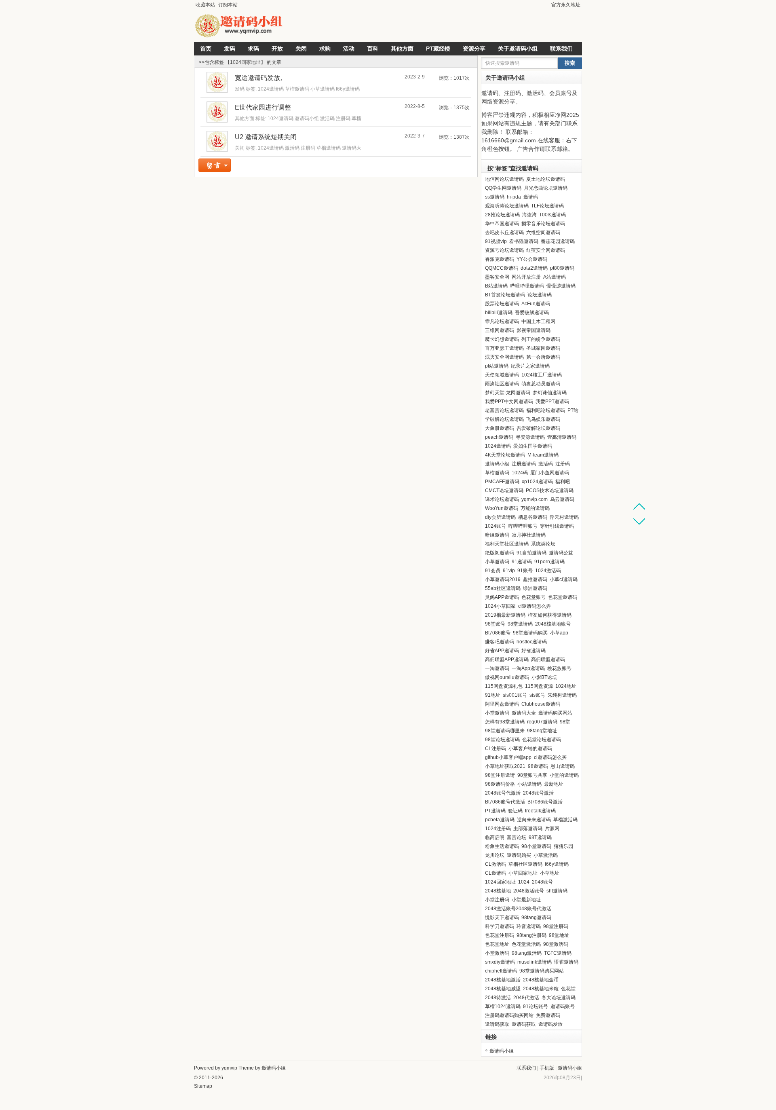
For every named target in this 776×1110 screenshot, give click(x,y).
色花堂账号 (533, 597)
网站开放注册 (526, 277)
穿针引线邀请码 (557, 526)
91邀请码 (522, 562)
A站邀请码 (554, 277)
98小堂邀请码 (536, 846)
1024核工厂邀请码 (541, 375)
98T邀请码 (540, 837)
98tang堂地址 (542, 731)
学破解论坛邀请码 (504, 419)
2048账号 (542, 882)
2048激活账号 (528, 891)
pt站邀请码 (496, 366)
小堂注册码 (497, 900)
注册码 (343, 118)
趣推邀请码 (535, 579)
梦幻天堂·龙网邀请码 (507, 392)
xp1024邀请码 (537, 481)
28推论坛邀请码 (502, 215)
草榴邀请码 (297, 89)
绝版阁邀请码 (499, 553)
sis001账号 (515, 695)
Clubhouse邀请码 (540, 704)
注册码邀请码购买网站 (509, 1015)
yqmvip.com (534, 499)
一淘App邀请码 (528, 668)
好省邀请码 (533, 650)
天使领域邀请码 (502, 375)
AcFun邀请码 (535, 304)
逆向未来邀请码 (534, 819)
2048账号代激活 (503, 793)
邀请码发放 (550, 1024)
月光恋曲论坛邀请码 (545, 188)
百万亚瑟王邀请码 (504, 348)
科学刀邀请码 (499, 926)
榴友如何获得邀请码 (549, 615)
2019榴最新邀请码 (505, 615)
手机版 (547, 1068)
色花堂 (568, 989)
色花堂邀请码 (562, 597)
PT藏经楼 (438, 48)
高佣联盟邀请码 (548, 659)
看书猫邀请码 (523, 241)
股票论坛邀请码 (502, 304)
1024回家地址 (500, 882)
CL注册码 (495, 748)
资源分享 (474, 48)
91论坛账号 (535, 1006)
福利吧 (562, 481)
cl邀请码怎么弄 (534, 606)
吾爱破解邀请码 (532, 312)
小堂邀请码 (497, 713)
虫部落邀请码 (527, 828)
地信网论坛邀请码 (504, 179)
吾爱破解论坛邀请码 (538, 428)
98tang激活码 (527, 953)
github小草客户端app (508, 757)
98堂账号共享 (532, 775)
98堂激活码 (555, 944)
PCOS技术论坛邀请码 (550, 490)
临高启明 (494, 837)
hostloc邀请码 (532, 642)
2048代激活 (526, 997)
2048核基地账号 (553, 624)
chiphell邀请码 (501, 971)
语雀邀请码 (566, 962)
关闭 (301, 48)
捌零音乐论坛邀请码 (543, 223)
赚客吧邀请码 (499, 642)
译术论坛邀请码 (502, 499)
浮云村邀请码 (564, 517)
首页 (205, 48)
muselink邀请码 (534, 962)
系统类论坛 (543, 544)
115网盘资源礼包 (504, 686)
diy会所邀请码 (500, 517)
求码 (253, 48)
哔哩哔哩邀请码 (527, 286)
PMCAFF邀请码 (502, 481)
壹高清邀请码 (561, 437)
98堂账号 (495, 624)
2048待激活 (498, 997)
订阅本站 (228, 5)
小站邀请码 (529, 784)
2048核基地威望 (503, 989)
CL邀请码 (495, 873)
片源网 (552, 828)
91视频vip (496, 241)
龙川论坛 (494, 855)
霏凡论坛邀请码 (502, 321)
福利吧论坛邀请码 (545, 410)
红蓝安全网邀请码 (545, 250)
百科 (372, 48)
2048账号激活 (538, 793)
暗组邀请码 (497, 535)
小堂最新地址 (526, 900)
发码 (229, 48)
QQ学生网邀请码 (503, 188)
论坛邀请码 (539, 295)
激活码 (327, 118)
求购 (325, 48)
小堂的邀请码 (564, 775)
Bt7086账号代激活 (505, 802)
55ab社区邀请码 (503, 588)
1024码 (520, 473)
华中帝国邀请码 (502, 223)
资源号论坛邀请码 (504, 250)
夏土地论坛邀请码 (545, 179)
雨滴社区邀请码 (502, 384)
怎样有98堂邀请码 (505, 722)
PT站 (572, 410)
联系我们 (561, 48)
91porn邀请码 (549, 562)
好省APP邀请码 (502, 650)
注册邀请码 (524, 464)
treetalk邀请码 (540, 811)
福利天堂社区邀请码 (507, 544)
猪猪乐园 (563, 846)
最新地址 (553, 784)
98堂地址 (559, 935)
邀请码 (530, 197)
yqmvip (229, 1068)
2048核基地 (498, 891)
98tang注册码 (531, 935)
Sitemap (203, 1086)
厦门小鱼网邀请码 (549, 473)
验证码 (515, 811)
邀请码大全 (524, 713)
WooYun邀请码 (501, 508)
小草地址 (549, 873)
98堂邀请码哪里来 (505, 731)
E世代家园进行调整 (263, 107)
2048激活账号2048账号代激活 (518, 908)
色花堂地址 (497, 944)
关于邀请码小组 (518, 48)
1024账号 (495, 526)
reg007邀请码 (542, 722)
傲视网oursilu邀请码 (507, 677)
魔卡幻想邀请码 (502, 339)
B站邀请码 (496, 286)
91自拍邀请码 (531, 553)
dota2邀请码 (534, 268)
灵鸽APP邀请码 (502, 597)
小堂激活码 (497, 953)
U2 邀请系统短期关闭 (266, 136)
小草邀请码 (322, 89)
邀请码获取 (497, 1024)
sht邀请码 (556, 891)
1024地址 (565, 686)
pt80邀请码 (562, 268)
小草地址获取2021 (505, 766)
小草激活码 (546, 855)
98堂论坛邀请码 (502, 739)
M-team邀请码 (543, 455)
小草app (559, 633)
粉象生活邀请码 (502, 846)
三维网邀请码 (499, 330)
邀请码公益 (561, 553)
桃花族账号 (559, 668)
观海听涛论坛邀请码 (507, 206)
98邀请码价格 (500, 784)
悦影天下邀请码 (502, 917)
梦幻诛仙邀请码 (550, 392)
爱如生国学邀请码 (532, 446)
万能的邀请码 (535, 508)
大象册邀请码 (499, 428)
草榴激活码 (565, 819)
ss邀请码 (494, 197)
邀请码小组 (307, 118)
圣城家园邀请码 (543, 348)
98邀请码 (538, 766)
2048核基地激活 (503, 980)
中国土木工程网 (538, 321)
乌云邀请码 (562, 499)
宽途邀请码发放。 (261, 77)
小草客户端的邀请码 (530, 748)
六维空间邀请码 (543, 232)
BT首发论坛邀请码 (505, 295)
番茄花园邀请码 (558, 241)
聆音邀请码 (529, 926)
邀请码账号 (562, 1006)
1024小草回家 (500, 606)
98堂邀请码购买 (530, 633)
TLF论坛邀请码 (547, 206)
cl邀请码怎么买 (550, 757)
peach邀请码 (499, 437)
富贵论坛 (516, 837)
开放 (277, 48)
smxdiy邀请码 (500, 962)
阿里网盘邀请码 (502, 704)
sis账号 (537, 695)
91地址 (492, 695)
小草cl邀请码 (564, 579)
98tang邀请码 (536, 917)
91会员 (492, 570)
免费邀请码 (548, 1015)
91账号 (525, 570)
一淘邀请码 (497, 668)
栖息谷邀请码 (532, 517)
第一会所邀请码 (543, 357)
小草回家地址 (523, 873)
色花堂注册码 (499, 935)
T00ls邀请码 (552, 215)
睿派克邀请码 (499, 259)
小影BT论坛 (544, 677)
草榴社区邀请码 (525, 864)
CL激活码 (495, 864)
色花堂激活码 (526, 944)
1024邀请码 (271, 89)
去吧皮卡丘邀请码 (504, 232)
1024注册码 (498, 828)
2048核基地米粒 (541, 989)
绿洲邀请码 (535, 588)
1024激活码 (548, 570)
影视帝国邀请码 (533, 330)
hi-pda (514, 197)
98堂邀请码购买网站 (541, 971)
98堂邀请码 (520, 624)
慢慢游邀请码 (561, 286)
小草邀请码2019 (503, 579)
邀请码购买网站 (555, 713)
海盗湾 (529, 215)
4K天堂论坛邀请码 (505, 455)
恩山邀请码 (562, 766)
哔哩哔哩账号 (523, 526)
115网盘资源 (539, 686)
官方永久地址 (565, 5)
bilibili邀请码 (498, 312)
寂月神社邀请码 (529, 535)
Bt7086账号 (497, 633)
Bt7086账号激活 (545, 802)
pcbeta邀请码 (500, 819)
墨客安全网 (497, 277)
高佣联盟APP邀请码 (507, 659)
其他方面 (402, 48)
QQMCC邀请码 (501, 268)
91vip (509, 570)
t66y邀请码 (348, 89)
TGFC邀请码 (557, 953)
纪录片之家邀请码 (530, 366)
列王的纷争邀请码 (540, 339)
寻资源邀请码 (530, 437)
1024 (523, 882)
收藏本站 (205, 5)
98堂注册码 (555, 926)
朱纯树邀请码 (562, 695)
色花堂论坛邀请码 (541, 739)
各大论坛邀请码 (559, 997)
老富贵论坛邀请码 (504, 410)
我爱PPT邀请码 (552, 401)
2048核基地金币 (541, 980)
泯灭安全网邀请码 (504, 357)
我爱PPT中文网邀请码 (509, 401)
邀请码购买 (519, 855)
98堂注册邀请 (500, 775)
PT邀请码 (495, 811)
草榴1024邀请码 (503, 1006)
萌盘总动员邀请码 (540, 384)
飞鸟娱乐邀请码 (543, 419)
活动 (348, 48)
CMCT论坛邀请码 (504, 490)
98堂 (565, 722)
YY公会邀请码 (532, 259)
